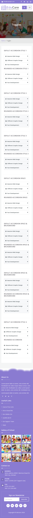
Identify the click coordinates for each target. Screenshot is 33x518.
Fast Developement (13, 64)
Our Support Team (8, 421)
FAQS (4, 425)
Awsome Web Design (13, 56)
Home (3, 41)
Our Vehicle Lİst (7, 414)
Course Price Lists (8, 407)
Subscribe (24, 499)
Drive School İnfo (8, 410)
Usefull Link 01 (7, 418)
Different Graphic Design (15, 60)
